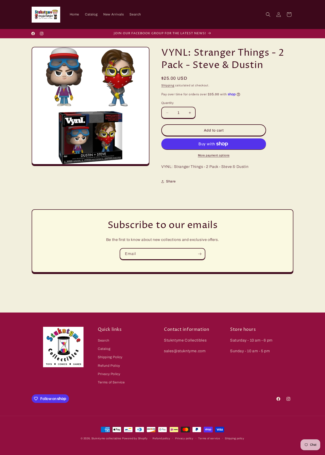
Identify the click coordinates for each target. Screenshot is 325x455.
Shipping (167, 85)
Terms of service (209, 438)
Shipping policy (234, 438)
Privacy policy (184, 438)
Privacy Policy (109, 374)
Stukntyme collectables (106, 438)
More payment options (214, 155)
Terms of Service (111, 382)
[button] (268, 14)
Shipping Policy (110, 357)
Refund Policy (109, 365)
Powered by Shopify (135, 438)
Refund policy (161, 438)
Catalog (104, 349)
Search (103, 340)
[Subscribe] (199, 254)
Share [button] (171, 181)
